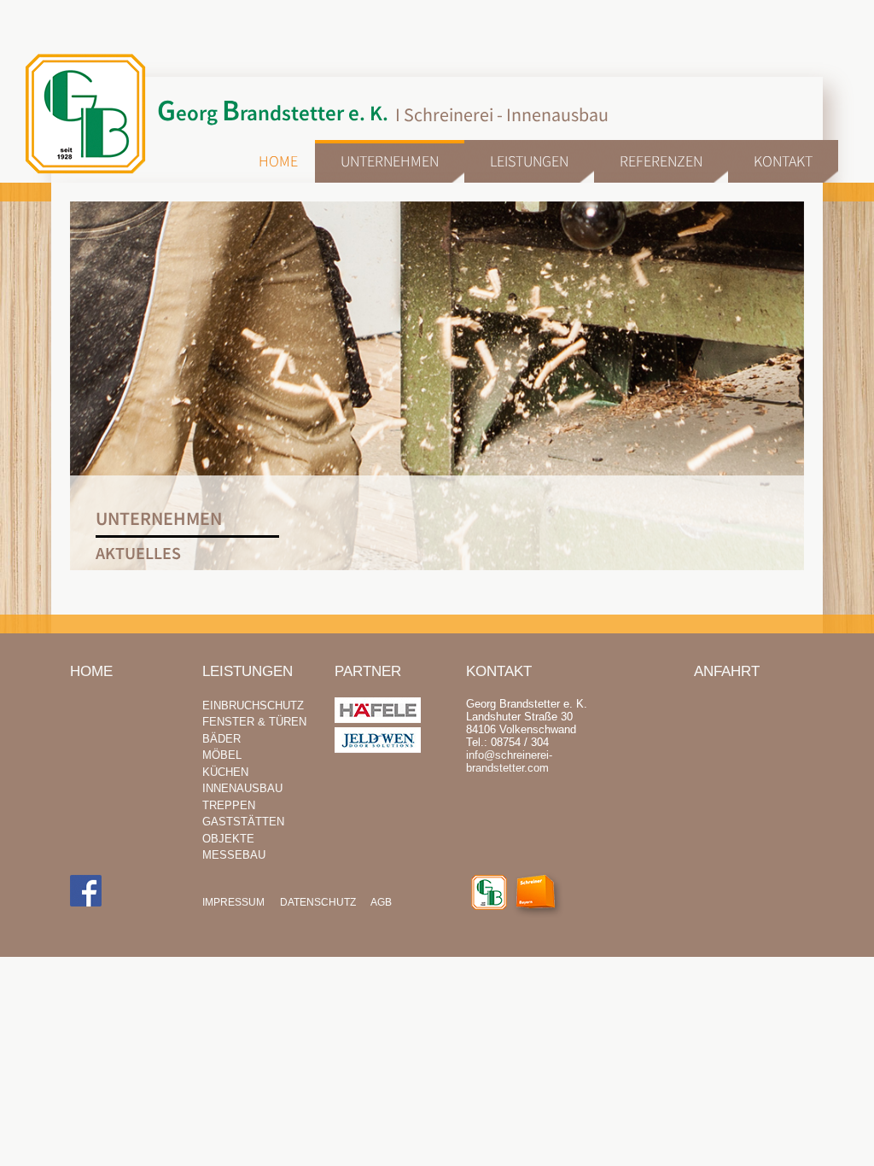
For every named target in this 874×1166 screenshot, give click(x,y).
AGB (381, 902)
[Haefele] (378, 719)
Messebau (233, 854)
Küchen (225, 772)
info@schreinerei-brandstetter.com (509, 761)
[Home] (489, 893)
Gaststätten (243, 821)
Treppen (228, 805)
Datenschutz (318, 902)
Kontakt (783, 161)
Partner (368, 671)
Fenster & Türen (254, 721)
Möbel (222, 755)
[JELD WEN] (378, 749)
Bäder (221, 738)
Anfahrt (727, 671)
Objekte (228, 838)
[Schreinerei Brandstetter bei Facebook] (86, 891)
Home (278, 161)
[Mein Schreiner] (542, 897)
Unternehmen (390, 161)
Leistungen (529, 161)
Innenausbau (242, 788)
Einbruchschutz (253, 705)
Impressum (233, 902)
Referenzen (661, 161)
